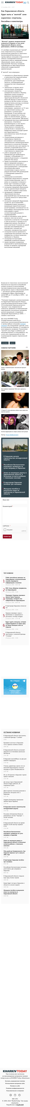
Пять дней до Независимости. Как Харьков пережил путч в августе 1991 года (14, 852)
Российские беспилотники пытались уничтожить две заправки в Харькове (15, 868)
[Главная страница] (15, 1071)
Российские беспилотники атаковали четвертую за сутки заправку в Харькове (14, 466)
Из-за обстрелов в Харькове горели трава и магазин (15, 775)
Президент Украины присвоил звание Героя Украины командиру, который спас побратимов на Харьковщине (15, 597)
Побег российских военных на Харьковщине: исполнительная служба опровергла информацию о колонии (16, 580)
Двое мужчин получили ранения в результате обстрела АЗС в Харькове (15, 792)
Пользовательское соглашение (15, 1090)
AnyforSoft (20, 1105)
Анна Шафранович (12, 435)
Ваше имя (6, 500)
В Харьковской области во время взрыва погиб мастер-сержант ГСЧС (14, 824)
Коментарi (7, 536)
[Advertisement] (15, 265)
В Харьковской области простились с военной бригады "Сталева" (15, 634)
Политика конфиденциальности (15, 1088)
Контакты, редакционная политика (15, 1081)
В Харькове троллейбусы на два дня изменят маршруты (15, 759)
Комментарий (7, 506)
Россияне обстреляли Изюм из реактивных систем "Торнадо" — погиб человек (14, 815)
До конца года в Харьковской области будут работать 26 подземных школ (13, 783)
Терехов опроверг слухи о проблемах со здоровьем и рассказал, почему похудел (14, 614)
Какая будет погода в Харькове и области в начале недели (14, 884)
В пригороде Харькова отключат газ (16, 606)
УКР (24, 2)
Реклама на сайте (15, 1086)
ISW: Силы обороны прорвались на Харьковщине (16, 589)
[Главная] (14, 2)
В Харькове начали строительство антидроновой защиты (15, 458)
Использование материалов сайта (15, 1083)
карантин (12, 343)
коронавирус (5, 343)
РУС (17, 1099)
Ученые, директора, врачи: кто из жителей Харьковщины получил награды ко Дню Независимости (14, 767)
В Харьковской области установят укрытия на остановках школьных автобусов (14, 751)
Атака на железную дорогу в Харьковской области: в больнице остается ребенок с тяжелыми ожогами (15, 475)
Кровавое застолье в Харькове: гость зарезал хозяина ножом (13, 743)
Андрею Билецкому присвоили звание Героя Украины (13, 800)
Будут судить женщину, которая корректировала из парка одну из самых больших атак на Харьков (16, 624)
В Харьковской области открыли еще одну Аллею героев (14, 877)
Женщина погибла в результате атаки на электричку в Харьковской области (14, 491)
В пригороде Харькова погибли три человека (13, 483)
